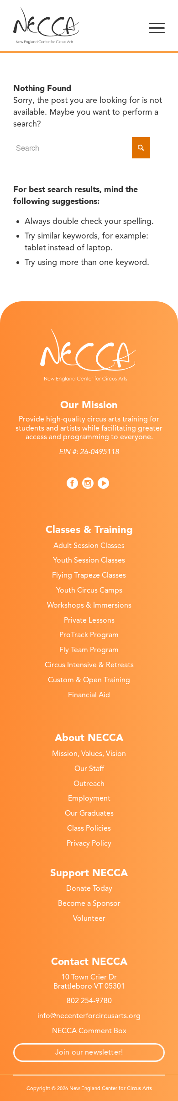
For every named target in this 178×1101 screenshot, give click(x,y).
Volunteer (89, 918)
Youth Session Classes (89, 560)
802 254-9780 (89, 1000)
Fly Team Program (89, 650)
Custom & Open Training (89, 680)
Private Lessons (89, 620)
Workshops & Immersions (89, 605)
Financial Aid (89, 695)
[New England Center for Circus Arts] (73, 25)
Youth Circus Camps (89, 590)
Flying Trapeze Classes (89, 575)
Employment (89, 798)
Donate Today (89, 888)
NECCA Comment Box (89, 1030)
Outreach (89, 783)
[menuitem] (157, 25)
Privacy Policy (89, 843)
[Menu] (157, 25)
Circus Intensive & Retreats (89, 665)
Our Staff (89, 768)
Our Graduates (89, 813)
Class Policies (89, 828)
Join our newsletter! (89, 1052)
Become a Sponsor (89, 903)
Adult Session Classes (89, 545)
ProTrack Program (89, 634)
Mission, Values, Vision (89, 753)
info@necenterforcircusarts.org (89, 1015)
